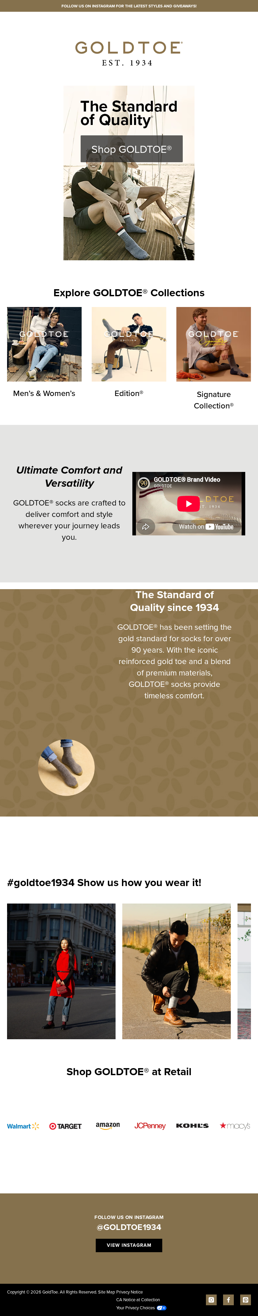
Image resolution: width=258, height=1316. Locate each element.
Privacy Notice (129, 1292)
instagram (211, 1300)
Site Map (106, 1292)
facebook (228, 1300)
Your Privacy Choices (135, 1308)
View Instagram (129, 1245)
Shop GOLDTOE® (131, 148)
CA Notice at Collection (138, 1300)
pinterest (245, 1300)
